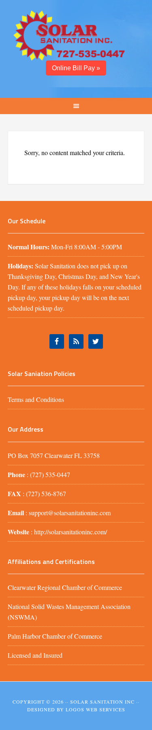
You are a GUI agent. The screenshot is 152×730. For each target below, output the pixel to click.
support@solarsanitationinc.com (70, 512)
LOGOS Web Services (95, 709)
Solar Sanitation (76, 34)
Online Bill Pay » (76, 68)
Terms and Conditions (36, 399)
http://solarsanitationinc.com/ (70, 531)
